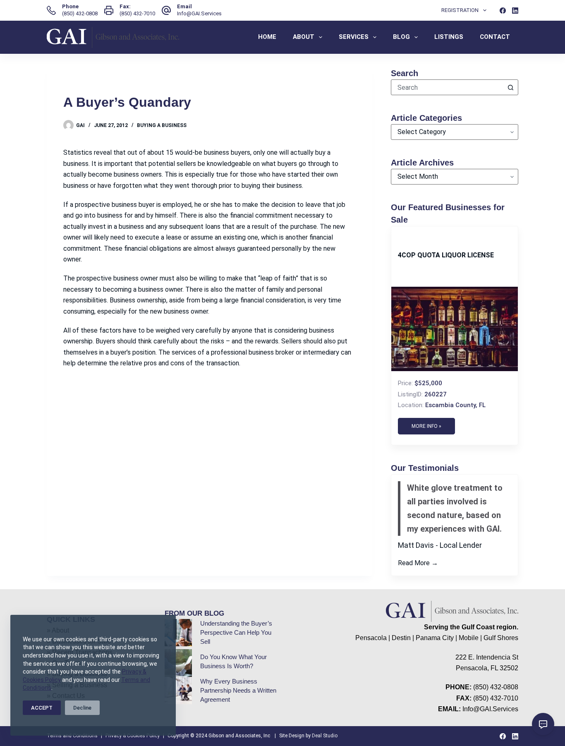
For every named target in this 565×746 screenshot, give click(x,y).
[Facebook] (503, 10)
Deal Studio (325, 736)
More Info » (426, 426)
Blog (401, 37)
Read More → (418, 563)
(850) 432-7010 (137, 13)
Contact (495, 37)
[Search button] (510, 87)
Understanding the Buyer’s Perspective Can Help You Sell (236, 632)
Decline (82, 708)
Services (354, 37)
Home (267, 37)
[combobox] (447, 87)
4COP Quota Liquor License (446, 255)
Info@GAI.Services (199, 13)
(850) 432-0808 (80, 13)
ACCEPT (42, 708)
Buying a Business (162, 125)
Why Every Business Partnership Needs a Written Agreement (238, 690)
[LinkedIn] (515, 10)
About (303, 37)
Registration (460, 10)
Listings (448, 37)
